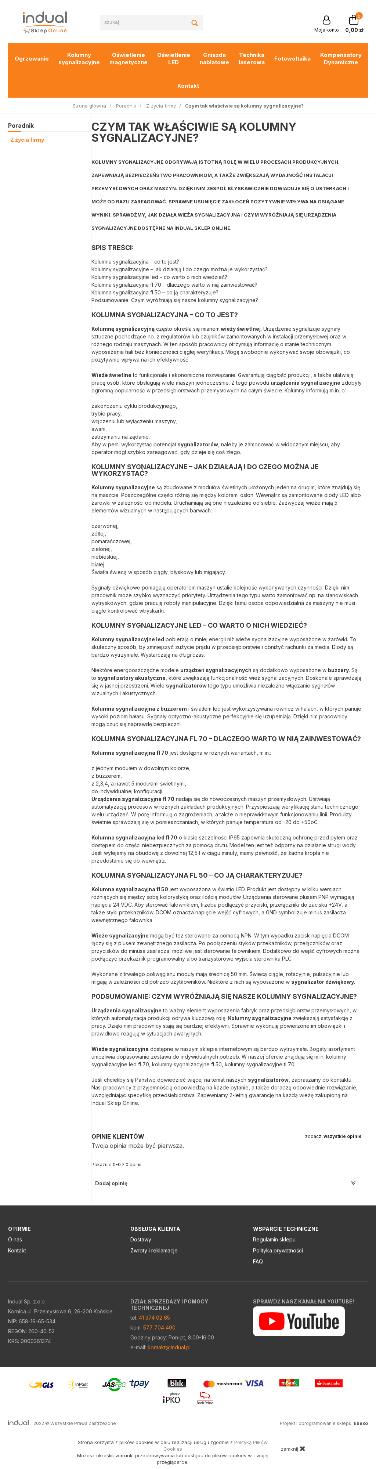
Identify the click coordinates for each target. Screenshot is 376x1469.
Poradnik (21, 125)
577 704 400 (159, 1327)
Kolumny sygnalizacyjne (79, 58)
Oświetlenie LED (173, 58)
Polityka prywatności (278, 1250)
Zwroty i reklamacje (154, 1250)
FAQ (258, 1261)
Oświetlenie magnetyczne (128, 58)
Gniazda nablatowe (214, 58)
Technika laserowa (252, 58)
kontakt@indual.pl (169, 1347)
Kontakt (188, 85)
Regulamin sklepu (274, 1239)
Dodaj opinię (111, 1183)
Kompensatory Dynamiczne (341, 58)
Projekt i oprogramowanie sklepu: (324, 1423)
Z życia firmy (27, 140)
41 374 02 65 (154, 1317)
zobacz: (333, 1136)
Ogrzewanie (32, 58)
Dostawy (140, 1239)
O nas (15, 1239)
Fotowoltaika (292, 58)
